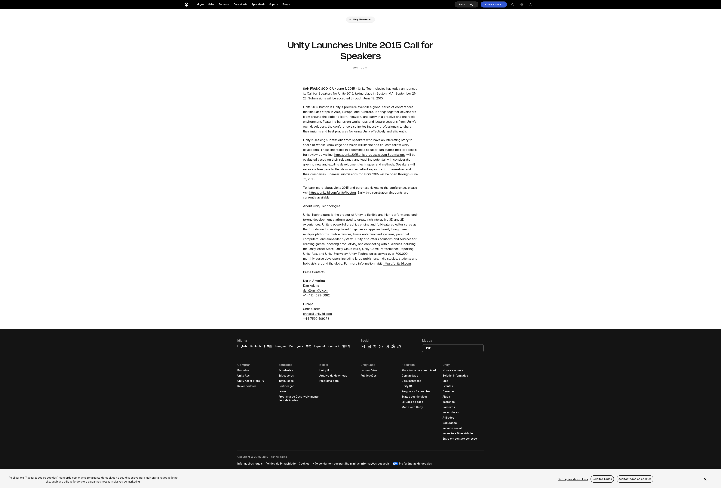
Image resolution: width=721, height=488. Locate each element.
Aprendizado (258, 4)
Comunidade (240, 4)
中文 (308, 346)
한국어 (346, 346)
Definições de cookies (573, 479)
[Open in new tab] (262, 380)
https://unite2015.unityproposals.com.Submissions (369, 154)
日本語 (268, 346)
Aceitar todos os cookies (635, 479)
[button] (466, 5)
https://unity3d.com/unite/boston (332, 192)
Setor (211, 4)
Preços (286, 4)
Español (319, 346)
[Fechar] (705, 479)
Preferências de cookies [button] (415, 463)
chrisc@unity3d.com (317, 314)
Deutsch (255, 346)
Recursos (224, 4)
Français (281, 346)
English (242, 346)
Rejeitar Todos (602, 479)
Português (296, 346)
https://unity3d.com (397, 263)
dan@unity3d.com (315, 290)
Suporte (273, 4)
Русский (333, 346)
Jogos (200, 4)
